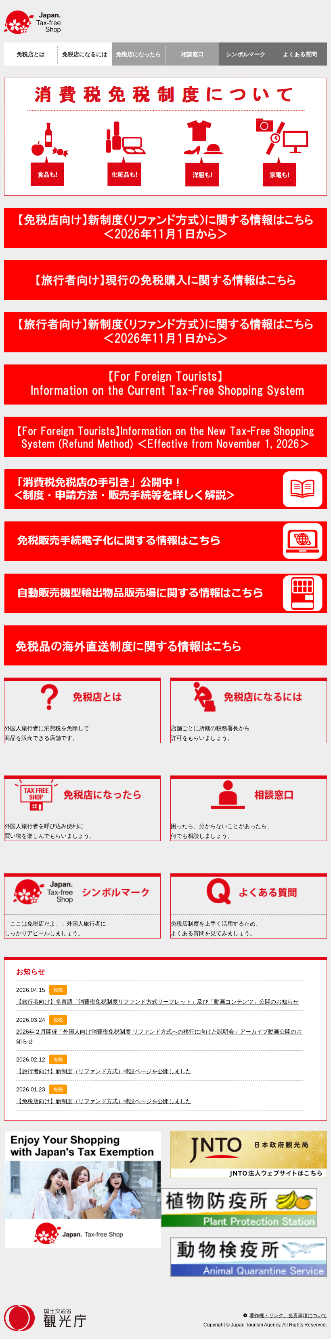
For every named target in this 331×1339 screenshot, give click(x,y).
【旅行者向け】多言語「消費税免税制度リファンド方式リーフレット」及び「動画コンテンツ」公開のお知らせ (157, 1001)
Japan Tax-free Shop (36, 22)
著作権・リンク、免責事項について (288, 1315)
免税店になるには (84, 54)
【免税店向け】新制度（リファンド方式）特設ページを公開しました (103, 1101)
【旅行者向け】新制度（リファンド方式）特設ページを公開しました (103, 1071)
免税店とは (31, 54)
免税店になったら (138, 54)
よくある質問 (300, 54)
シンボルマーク (246, 54)
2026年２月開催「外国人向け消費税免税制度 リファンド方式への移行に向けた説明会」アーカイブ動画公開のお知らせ (159, 1036)
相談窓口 (192, 54)
